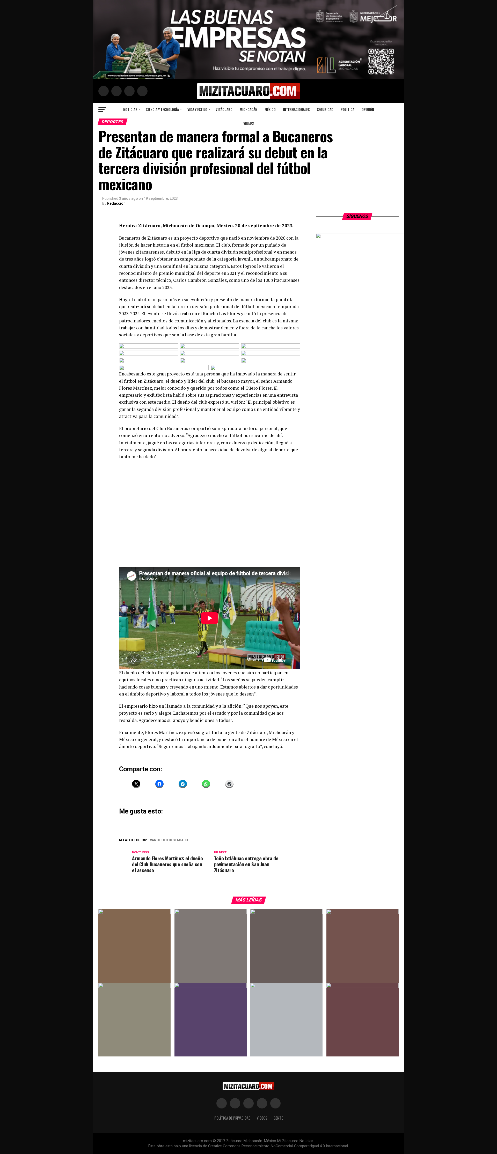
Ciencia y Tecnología (162, 109)
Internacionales (296, 109)
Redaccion (116, 203)
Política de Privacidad (232, 1118)
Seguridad (325, 109)
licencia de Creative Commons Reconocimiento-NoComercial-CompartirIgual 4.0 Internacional (268, 1146)
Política (347, 109)
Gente (278, 1118)
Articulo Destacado (170, 840)
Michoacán (248, 109)
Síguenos (357, 216)
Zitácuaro (224, 109)
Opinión (368, 109)
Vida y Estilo (197, 109)
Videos (248, 123)
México (270, 109)
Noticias (130, 109)
